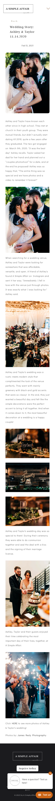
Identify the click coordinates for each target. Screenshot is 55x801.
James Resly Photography (32, 735)
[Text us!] (44, 795)
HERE (14, 723)
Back (14, 21)
